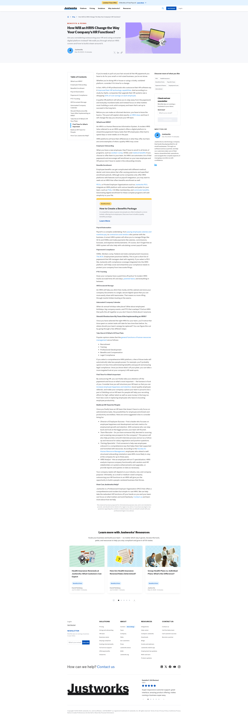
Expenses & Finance (160, 85)
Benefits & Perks (159, 82)
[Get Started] (171, 8)
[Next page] (134, 600)
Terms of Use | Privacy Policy (159, 711)
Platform (83, 8)
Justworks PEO (141, 184)
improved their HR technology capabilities (114, 90)
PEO (156, 78)
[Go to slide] (118, 600)
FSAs (110, 190)
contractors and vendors (119, 234)
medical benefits (139, 153)
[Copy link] (122, 53)
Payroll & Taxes (171, 82)
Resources (127, 8)
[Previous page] (143, 699)
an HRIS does (135, 115)
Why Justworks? (114, 8)
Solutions (101, 8)
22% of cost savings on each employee (120, 96)
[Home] (68, 17)
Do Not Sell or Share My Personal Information (100, 713)
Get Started (71, 625)
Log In (69, 621)
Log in (180, 8)
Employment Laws (173, 85)
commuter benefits (141, 190)
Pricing (92, 8)
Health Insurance (165, 78)
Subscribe (86, 642)
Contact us (137, 497)
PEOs (98, 184)
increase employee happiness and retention (113, 387)
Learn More (104, 221)
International (158, 89)
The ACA (99, 256)
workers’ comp (117, 153)
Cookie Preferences (78, 713)
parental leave (129, 279)
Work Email (161, 110)
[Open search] (163, 8)
